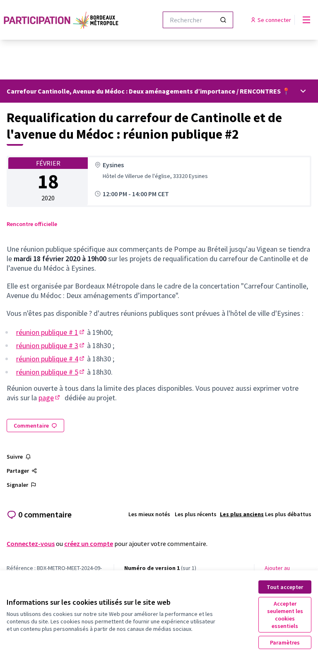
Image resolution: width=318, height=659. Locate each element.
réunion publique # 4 (51, 358)
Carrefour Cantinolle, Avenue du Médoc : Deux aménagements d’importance (121, 91)
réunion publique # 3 (51, 345)
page (50, 397)
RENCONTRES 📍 (265, 91)
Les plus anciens (242, 514)
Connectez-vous (31, 543)
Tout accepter (285, 587)
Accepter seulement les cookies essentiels (285, 615)
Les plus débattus (288, 514)
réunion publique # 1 (51, 332)
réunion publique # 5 (51, 372)
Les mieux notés (149, 514)
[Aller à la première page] (62, 20)
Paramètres (285, 642)
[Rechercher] (223, 20)
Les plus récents (196, 514)
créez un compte (88, 543)
